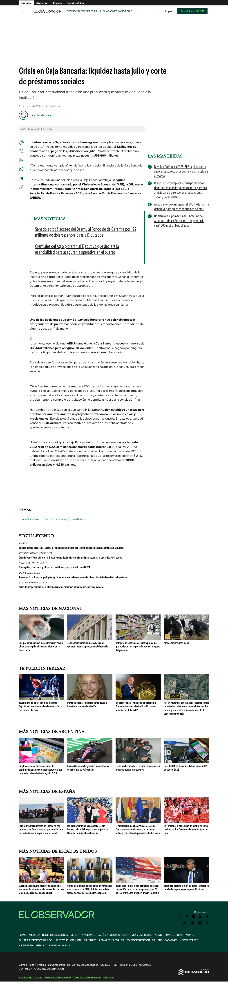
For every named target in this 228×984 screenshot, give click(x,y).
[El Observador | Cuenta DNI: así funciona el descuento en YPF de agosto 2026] (186, 761)
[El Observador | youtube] (200, 917)
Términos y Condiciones (87, 977)
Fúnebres (89, 940)
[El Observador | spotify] (192, 923)
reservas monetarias (55, 518)
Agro (158, 934)
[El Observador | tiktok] (207, 917)
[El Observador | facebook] (187, 917)
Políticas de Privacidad (58, 977)
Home (23, 934)
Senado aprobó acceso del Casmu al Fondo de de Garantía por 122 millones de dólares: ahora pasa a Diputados (71, 547)
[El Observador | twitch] (207, 923)
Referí (75, 934)
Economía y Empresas (82, 11)
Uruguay (26, 3)
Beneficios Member (55, 934)
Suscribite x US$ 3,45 (192, 11)
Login (168, 11)
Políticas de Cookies (30, 977)
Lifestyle (61, 940)
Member (34, 934)
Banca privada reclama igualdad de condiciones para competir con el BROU (55, 567)
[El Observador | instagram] (193, 917)
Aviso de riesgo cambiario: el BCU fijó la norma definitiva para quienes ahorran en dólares (61, 587)
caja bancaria (79, 518)
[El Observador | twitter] (180, 917)
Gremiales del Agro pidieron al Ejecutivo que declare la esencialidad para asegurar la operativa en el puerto (70, 557)
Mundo (190, 934)
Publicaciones (167, 940)
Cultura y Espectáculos (35, 940)
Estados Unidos (76, 3)
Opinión (75, 940)
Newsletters (189, 940)
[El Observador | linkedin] (185, 923)
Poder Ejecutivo (30, 518)
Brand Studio (174, 934)
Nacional (88, 934)
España (57, 3)
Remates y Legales (111, 940)
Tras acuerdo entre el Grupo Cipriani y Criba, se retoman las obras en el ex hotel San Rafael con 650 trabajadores (73, 577)
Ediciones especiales (140, 940)
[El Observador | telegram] (200, 923)
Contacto (108, 977)
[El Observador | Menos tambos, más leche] (186, 638)
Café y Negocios (108, 934)
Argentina (42, 3)
